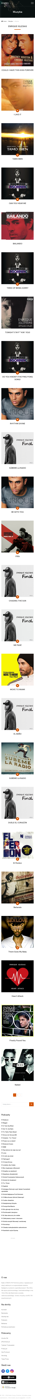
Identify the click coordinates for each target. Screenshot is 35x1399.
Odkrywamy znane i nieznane (12, 1218)
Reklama (4, 1323)
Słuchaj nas (5, 1316)
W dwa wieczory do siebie (11, 1215)
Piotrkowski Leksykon (10, 1212)
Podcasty (4, 1320)
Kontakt (4, 1310)
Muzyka (10, 21)
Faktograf (6, 1159)
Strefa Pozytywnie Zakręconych (13, 1177)
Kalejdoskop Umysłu (10, 1203)
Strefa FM (4, 1338)
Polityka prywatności (8, 1327)
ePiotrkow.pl (5, 1342)
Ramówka (4, 1313)
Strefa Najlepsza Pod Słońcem (13, 1194)
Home (4, 21)
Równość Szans (8, 1144)
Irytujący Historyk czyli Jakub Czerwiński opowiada (15, 1190)
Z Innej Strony (7, 1162)
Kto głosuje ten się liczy (11, 1209)
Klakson (5, 1120)
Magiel (5, 1123)
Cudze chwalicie (8, 1200)
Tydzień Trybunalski (7, 1345)
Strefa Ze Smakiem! (9, 1180)
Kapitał (5, 1186)
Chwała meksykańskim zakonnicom (15, 1227)
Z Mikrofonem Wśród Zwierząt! (13, 1197)
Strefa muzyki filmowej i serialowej (14, 1221)
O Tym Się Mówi (8, 1126)
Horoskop (6, 1224)
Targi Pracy (5, 1359)
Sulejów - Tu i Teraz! (9, 1138)
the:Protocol (5, 1352)
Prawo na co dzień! (9, 1141)
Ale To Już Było (8, 1129)
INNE (4, 1147)
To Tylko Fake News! (10, 1132)
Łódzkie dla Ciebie (9, 1165)
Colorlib (28, 1398)
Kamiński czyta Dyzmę (10, 1230)
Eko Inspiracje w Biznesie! (11, 1168)
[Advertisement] (12, 1250)
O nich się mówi (8, 1156)
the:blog (4, 1355)
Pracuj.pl (4, 1349)
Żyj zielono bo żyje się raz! (12, 1150)
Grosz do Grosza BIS (10, 1135)
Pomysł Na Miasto (9, 1206)
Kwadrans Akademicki (10, 1174)
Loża (4, 1153)
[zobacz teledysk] (17, 110)
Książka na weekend (10, 1171)
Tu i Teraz (6, 1183)
